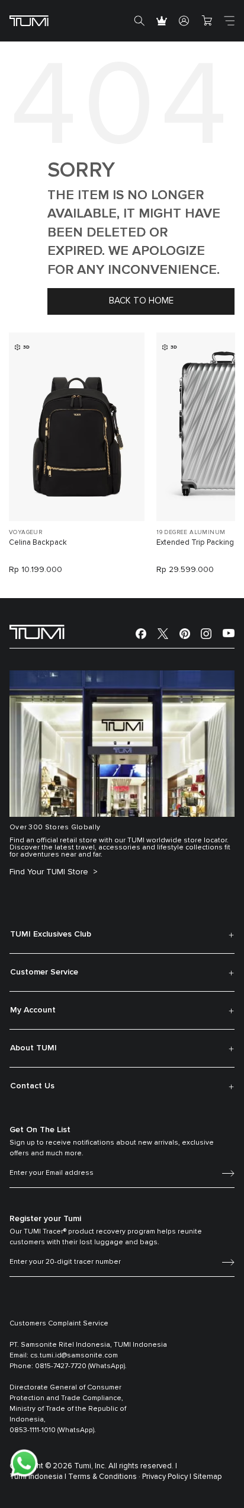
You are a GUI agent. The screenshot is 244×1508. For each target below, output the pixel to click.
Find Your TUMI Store (50, 872)
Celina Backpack (38, 543)
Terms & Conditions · (104, 1477)
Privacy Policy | (166, 1477)
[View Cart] (206, 20)
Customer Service (44, 972)
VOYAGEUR (25, 532)
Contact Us (32, 1086)
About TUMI (33, 1048)
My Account (33, 1010)
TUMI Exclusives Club (50, 934)
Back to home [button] (141, 300)
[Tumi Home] (29, 20)
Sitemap (207, 1477)
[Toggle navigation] (229, 20)
